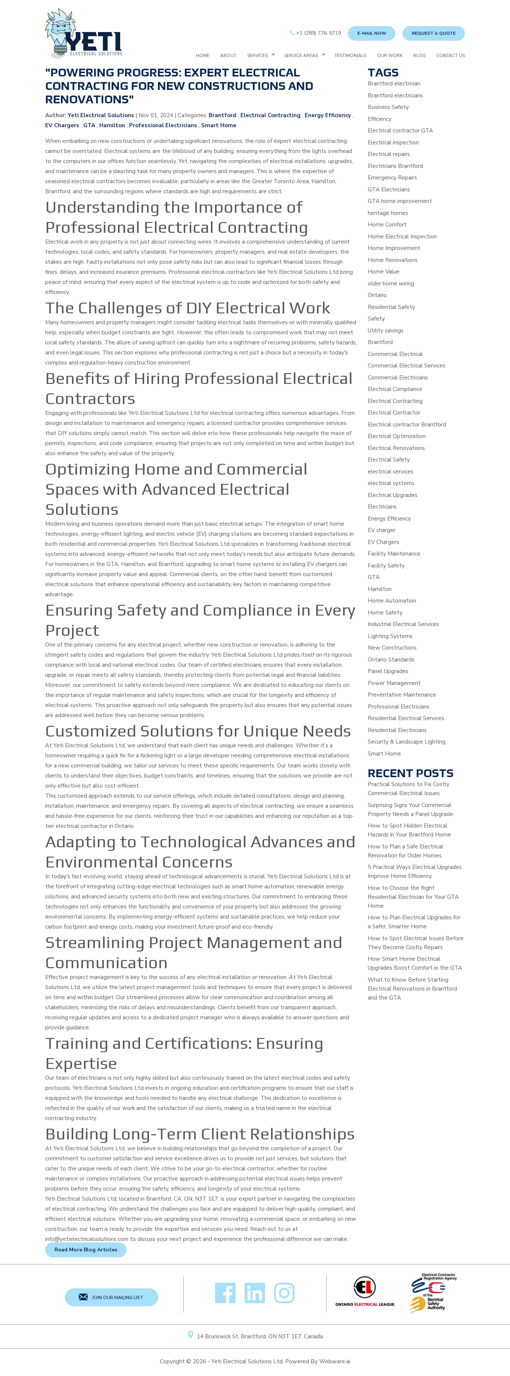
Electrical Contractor (394, 412)
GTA (89, 125)
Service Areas (301, 56)
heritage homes (388, 213)
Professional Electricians (163, 125)
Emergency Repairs (392, 177)
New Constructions (392, 647)
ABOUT (228, 56)
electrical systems (391, 483)
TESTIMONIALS (350, 56)
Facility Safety (386, 565)
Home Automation (392, 600)
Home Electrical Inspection (402, 236)
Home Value (383, 271)
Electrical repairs (389, 154)
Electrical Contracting (270, 115)
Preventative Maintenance (402, 694)
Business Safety (388, 107)
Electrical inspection (393, 142)
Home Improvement (394, 248)
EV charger (381, 530)
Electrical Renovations (396, 448)
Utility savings (386, 330)
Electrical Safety (389, 459)
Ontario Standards (391, 659)
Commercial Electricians (398, 377)
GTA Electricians (389, 189)
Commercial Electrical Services (406, 365)
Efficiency (380, 119)
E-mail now (371, 33)
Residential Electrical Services (406, 718)
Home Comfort (387, 224)
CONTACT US (450, 56)
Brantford (222, 115)
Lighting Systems (390, 636)
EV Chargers (62, 125)
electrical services (390, 471)
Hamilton (112, 125)
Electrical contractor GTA (400, 130)
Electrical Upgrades (392, 495)
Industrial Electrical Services (403, 624)
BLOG (419, 56)
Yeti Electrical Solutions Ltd (247, 1361)
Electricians (382, 506)
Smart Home (218, 125)
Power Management (394, 683)
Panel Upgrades (388, 671)
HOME (202, 56)
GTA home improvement (400, 201)
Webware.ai (334, 1361)
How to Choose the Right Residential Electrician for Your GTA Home (413, 897)
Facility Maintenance (394, 553)
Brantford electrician (394, 83)
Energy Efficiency (328, 115)
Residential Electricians (397, 730)
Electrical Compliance (395, 389)
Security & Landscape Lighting (406, 741)
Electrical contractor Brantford (407, 424)
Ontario (377, 295)
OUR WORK (389, 56)
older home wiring (391, 283)
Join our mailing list (117, 1298)
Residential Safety (391, 307)
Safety (376, 318)
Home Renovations (392, 260)
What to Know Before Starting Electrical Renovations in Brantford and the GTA (412, 988)
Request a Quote (433, 33)
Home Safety (385, 612)
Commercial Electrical (395, 354)
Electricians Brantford (395, 166)
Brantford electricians (395, 95)
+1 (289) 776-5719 (318, 33)
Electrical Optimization (397, 436)
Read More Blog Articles (86, 1249)
